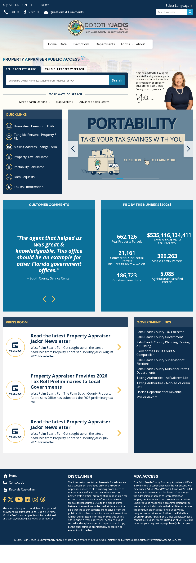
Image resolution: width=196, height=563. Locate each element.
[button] (73, 149)
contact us (48, 518)
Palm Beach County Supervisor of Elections (160, 362)
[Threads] (42, 499)
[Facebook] (4, 499)
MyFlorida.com (146, 397)
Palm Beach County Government (159, 337)
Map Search (63, 102)
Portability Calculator (29, 167)
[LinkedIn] (28, 499)
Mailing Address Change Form (35, 147)
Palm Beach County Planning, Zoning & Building (163, 344)
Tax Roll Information (28, 187)
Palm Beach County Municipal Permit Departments (162, 371)
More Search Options (33, 102)
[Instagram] (36, 499)
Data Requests (24, 177)
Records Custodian (22, 489)
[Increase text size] (31, 5)
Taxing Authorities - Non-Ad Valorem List (163, 385)
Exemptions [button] (81, 44)
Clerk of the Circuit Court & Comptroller (155, 353)
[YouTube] (19, 499)
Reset (45, 5)
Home (52, 44)
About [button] (141, 44)
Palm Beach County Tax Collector (160, 332)
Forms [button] (126, 44)
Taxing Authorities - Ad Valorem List (162, 378)
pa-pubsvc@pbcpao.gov (176, 523)
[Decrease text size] (37, 5)
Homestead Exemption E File (34, 126)
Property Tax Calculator (31, 157)
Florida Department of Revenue (159, 392)
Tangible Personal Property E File (35, 136)
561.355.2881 (186, 520)
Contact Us (16, 483)
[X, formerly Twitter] (11, 499)
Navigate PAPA (29, 518)
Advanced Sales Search (94, 102)
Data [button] (63, 44)
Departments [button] (106, 44)
